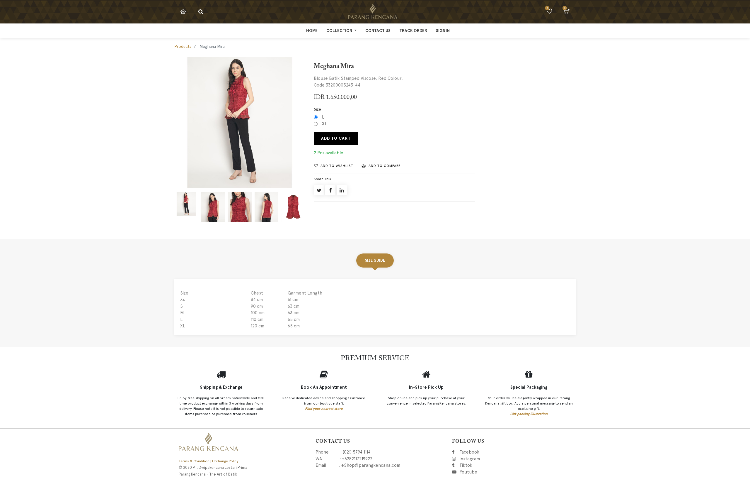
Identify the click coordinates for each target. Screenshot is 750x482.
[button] (334, 165)
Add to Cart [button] (336, 138)
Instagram (501, 458)
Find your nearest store (324, 409)
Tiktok (493, 465)
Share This (322, 179)
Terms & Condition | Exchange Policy (208, 461)
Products (182, 46)
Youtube (470, 472)
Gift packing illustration (529, 414)
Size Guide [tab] (375, 260)
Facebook (479, 452)
